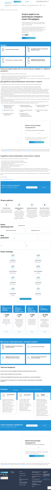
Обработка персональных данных (23, 480)
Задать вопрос (32, 425)
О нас (44, 5)
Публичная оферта (22, 484)
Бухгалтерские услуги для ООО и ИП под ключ (36, 472)
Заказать (6, 331)
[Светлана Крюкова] (13, 270)
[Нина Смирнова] (38, 259)
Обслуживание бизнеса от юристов (36, 477)
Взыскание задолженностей (37, 474)
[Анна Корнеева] (38, 281)
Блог (20, 477)
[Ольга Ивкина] (13, 281)
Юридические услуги (16, 5)
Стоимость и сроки (22, 475)
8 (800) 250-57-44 (9, 150)
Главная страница (12, 472)
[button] (25, 371)
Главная (1, 9)
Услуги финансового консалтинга (33, 5)
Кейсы (41, 5)
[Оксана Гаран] (38, 292)
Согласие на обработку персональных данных (23, 482)
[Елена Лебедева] (13, 292)
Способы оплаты (22, 473)
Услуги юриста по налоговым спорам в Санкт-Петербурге (37, 481)
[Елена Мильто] (13, 259)
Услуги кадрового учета (36, 479)
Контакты (44, 187)
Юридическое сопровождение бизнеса (36, 484)
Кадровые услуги (24, 5)
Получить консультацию (17, 1)
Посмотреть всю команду (25, 298)
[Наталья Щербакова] (38, 270)
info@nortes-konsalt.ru (8, 3)
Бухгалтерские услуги (8, 5)
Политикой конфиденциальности (35, 138)
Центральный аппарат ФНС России (7, 179)
